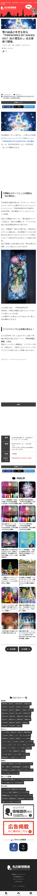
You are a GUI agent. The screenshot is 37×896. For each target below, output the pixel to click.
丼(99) (11, 735)
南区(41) (18, 722)
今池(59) (24, 710)
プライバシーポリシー (18, 879)
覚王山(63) (5, 713)
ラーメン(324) (26, 738)
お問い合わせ (18, 881)
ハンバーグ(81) (20, 748)
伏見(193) (18, 707)
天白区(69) (12, 725)
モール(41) (14, 795)
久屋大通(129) (19, 703)
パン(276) (12, 757)
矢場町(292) (27, 703)
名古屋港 (18, 45)
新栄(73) (11, 710)
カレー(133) (30, 744)
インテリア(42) (24, 792)
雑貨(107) (15, 792)
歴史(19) (11, 763)
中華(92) (18, 738)
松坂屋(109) (21, 798)
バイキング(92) (17, 754)
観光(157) (4, 763)
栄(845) (11, 703)
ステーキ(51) (11, 748)
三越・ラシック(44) (7, 801)
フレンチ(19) (29, 741)
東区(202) (12, 716)
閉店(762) (22, 789)
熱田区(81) (20, 719)
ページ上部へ (18, 895)
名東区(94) (26, 722)
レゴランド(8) (15, 773)
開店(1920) (15, 789)
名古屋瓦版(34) (19, 782)
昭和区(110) (12, 719)
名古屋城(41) (5, 770)
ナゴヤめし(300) (6, 754)
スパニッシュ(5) (6, 744)
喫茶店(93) (5, 757)
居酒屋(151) (16, 751)
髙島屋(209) (12, 798)
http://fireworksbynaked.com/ (17, 359)
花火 (9, 45)
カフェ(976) (26, 754)
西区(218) (27, 716)
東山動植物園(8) (16, 767)
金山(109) (11, 707)
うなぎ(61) (5, 735)
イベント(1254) (6, 789)
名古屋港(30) (25, 767)
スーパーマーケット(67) (25, 795)
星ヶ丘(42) (19, 713)
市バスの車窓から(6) (7, 782)
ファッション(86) (7, 792)
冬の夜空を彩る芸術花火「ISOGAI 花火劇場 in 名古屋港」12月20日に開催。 (27, 501)
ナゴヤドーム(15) (28, 770)
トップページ (6, 895)
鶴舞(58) (18, 710)
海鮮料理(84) (27, 732)
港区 (13, 45)
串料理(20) (5, 738)
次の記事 (24, 649)
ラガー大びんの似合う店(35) (25, 779)
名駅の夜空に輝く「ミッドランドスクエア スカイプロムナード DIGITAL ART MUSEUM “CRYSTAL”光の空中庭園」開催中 (27, 634)
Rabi (6, 51)
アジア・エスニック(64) (19, 744)
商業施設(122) (6, 795)
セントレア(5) (6, 773)
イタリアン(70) (6, 741)
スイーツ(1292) (20, 757)
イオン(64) (17, 801)
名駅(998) (4, 703)
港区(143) (12, 722)
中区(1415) (5, 716)
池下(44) (30, 710)
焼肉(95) (28, 748)
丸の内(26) (26, 707)
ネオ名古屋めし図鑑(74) (8, 779)
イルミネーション (25, 45)
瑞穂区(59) (28, 719)
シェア (8, 106)
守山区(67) (5, 725)
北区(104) (4, 719)
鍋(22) (23, 751)
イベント (5, 45)
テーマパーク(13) (27, 763)
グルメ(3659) (5, 732)
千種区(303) (20, 716)
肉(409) (4, 748)
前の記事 (13, 649)
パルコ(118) (29, 798)
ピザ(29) (21, 741)
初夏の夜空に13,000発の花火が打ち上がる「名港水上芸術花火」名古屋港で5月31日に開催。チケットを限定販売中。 (9, 553)
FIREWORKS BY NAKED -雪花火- (22, 458)
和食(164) (13, 732)
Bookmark (30, 106)
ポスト (19, 106)
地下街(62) (5, 798)
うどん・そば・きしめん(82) (22, 735)
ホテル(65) (18, 763)
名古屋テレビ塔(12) (16, 770)
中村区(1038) (27, 713)
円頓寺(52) (5, 710)
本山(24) (11, 713)
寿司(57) (20, 732)
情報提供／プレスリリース (18, 874)
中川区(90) (5, 722)
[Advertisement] (18, 73)
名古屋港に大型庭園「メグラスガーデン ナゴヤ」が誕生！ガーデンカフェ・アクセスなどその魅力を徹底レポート (27, 581)
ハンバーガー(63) (7, 751)
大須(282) (4, 707)
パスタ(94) (15, 741)
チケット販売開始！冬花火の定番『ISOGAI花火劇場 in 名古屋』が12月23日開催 (9, 501)
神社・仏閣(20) (6, 767)
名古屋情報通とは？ (18, 876)
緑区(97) (19, 725)
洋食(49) (11, 738)
